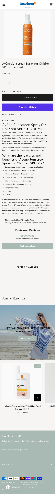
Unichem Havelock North (16, 482)
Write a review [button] (27, 246)
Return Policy (26, 487)
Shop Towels (27, 339)
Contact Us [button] (7, 465)
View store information (36, 223)
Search (38, 482)
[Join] (50, 449)
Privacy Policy (30, 485)
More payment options (11, 114)
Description (8, 120)
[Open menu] (6, 4)
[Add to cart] (37, 397)
